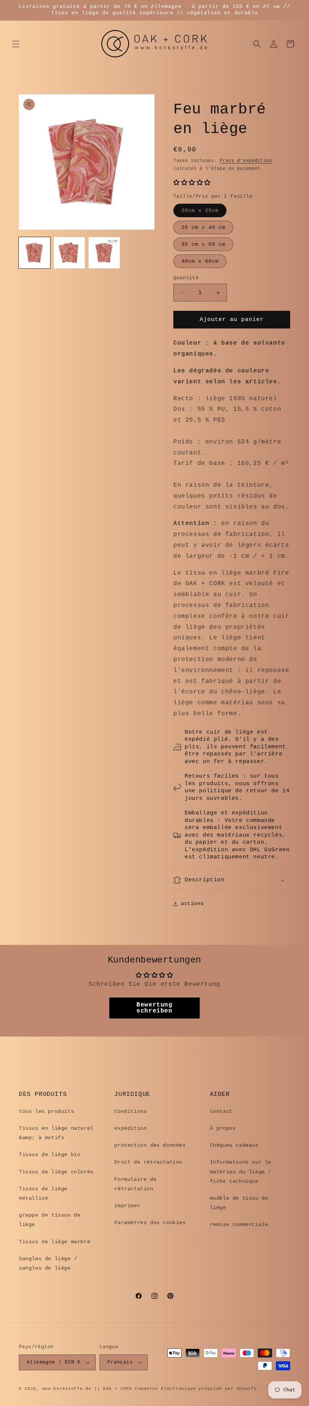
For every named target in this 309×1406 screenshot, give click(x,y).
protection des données (149, 1145)
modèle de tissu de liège (239, 1203)
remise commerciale (239, 1224)
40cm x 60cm (200, 261)
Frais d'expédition (246, 160)
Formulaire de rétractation (135, 1184)
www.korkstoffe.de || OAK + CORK (87, 1388)
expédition (130, 1128)
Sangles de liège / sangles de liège (48, 1263)
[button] (16, 44)
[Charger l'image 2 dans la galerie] (69, 252)
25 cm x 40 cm (203, 227)
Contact (221, 1111)
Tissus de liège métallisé (43, 1193)
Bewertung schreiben (154, 1008)
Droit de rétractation (148, 1162)
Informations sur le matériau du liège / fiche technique (240, 1171)
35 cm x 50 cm (203, 244)
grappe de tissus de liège (49, 1219)
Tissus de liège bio (49, 1155)
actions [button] (192, 904)
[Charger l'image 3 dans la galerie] (104, 252)
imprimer (127, 1206)
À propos (223, 1128)
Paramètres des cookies (149, 1223)
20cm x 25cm (200, 210)
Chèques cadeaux (234, 1145)
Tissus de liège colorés (56, 1172)
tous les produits (46, 1111)
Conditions (130, 1111)
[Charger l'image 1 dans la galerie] (34, 252)
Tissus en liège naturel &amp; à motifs (56, 1133)
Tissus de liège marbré (54, 1242)
